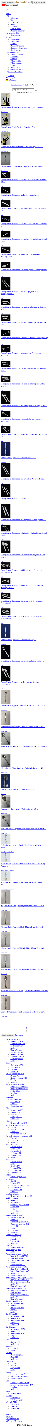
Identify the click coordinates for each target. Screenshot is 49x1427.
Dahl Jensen (17, 1258)
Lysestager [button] (10, 1179)
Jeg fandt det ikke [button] (12, 33)
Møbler (13, 1366)
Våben (14, 1406)
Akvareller (16, 1147)
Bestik (26, 84)
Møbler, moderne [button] (12, 1198)
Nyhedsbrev (15, 39)
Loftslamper (16, 1046)
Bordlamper (16, 1042)
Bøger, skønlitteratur (19, 1087)
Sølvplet (15, 1067)
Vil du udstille (15, 61)
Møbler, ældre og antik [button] (14, 1215)
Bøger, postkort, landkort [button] (15, 1084)
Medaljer (15, 1239)
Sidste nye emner (16, 22)
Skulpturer (15, 1153)
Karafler (15, 1112)
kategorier (19, 1035)
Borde (14, 1200)
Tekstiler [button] (9, 1353)
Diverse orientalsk (18, 1248)
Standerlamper (17, 1044)
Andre (15, 1263)
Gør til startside (16, 50)
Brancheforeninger (17, 31)
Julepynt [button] (9, 1121)
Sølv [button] (7, 1340)
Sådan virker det (16, 54)
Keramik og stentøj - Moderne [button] (17, 1125)
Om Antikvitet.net (12, 1419)
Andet (14, 1048)
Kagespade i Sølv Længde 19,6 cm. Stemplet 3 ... (19, 809)
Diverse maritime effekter (21, 1196)
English (11, 78)
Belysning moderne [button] (13, 1039)
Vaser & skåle (17, 1129)
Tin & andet (16, 1190)
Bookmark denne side (18, 48)
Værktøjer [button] (9, 37)
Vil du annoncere (16, 63)
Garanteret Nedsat (17, 69)
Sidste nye (9, 1417)
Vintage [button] (9, 1396)
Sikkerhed (14, 57)
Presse (12, 65)
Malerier (15, 1151)
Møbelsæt (15, 1202)
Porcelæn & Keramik (19, 1185)
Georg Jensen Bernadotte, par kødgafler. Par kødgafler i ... (23, 479)
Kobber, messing (18, 1078)
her (31, 92)
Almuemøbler (17, 1217)
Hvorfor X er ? (16, 67)
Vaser (14, 1114)
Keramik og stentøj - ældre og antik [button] (19, 1136)
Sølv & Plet (16, 1187)
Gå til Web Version (15, 72)
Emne (12, 20)
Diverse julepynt (18, 1123)
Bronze (15, 1076)
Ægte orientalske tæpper (20, 1376)
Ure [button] (7, 1381)
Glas (13, 1181)
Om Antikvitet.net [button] (12, 52)
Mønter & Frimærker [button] (13, 1235)
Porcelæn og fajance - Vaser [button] (16, 1288)
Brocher (14, 1305)
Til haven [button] (9, 1361)
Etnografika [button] (10, 1097)
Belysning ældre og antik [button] (15, 1052)
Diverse (15, 1393)
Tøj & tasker (16, 1400)
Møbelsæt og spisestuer (20, 1222)
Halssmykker (17, 1308)
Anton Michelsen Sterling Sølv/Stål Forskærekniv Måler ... (23, 727)
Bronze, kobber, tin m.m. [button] (15, 1074)
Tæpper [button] (9, 1372)
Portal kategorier (16, 84)
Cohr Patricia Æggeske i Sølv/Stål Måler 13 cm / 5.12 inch (23, 705)
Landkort (15, 1093)
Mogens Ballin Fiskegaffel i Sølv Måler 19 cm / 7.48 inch (22, 906)
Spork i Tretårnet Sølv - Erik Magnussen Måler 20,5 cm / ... (23, 1012)
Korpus (15, 1342)
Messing (15, 1183)
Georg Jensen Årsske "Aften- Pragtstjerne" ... (18, 127)
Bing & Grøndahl (19, 1256)
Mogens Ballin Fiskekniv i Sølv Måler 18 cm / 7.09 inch (22, 969)
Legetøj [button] (8, 1175)
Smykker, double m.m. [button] (14, 1301)
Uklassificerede (17, 1050)
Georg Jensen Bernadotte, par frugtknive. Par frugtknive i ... (23, 520)
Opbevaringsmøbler (19, 1205)
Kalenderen (14, 42)
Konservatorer (15, 29)
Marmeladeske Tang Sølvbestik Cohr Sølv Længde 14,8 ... (23, 768)
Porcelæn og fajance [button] (13, 1250)
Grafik (15, 1149)
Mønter (14, 1241)
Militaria (14, 1404)
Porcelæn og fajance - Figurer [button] (17, 1254)
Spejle (13, 1209)
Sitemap (13, 44)
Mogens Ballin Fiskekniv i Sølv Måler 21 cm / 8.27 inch (22, 927)
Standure (15, 1387)
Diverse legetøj (18, 1177)
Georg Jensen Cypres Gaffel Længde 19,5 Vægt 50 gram (22, 166)
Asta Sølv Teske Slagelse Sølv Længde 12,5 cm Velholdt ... (23, 829)
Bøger (12, 24)
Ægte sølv (16, 1065)
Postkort (15, 1091)
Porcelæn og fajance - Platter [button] (16, 1267)
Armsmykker (16, 1303)
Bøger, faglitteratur (19, 1089)
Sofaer (14, 1207)
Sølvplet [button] (9, 1346)
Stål (13, 1069)
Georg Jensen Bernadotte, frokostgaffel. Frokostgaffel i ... (22, 661)
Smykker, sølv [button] (11, 1327)
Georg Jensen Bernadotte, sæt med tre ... (16, 498)
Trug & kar (15, 1368)
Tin (13, 1080)
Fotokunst (15, 1398)
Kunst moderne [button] (11, 1145)
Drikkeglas (16, 1110)
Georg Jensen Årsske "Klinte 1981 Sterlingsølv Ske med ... (23, 107)
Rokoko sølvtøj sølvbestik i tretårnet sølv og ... (18, 458)
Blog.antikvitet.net (17, 46)
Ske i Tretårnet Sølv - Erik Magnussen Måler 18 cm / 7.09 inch (24, 991)
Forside (8, 14)
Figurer (15, 1127)
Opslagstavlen (15, 35)
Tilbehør (13, 27)
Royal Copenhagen (19, 1260)
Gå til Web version (15, 1421)
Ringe (13, 1310)
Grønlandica (16, 1099)
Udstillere (14, 18)
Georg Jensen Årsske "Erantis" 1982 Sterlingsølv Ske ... (22, 147)
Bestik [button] (8, 1063)
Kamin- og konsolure (19, 1383)
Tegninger (15, 1155)
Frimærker (15, 1237)
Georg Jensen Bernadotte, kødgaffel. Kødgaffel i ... (20, 195)
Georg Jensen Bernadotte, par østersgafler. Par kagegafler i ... (24, 406)
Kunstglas (16, 1117)
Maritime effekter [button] (12, 1194)
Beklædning (16, 1355)
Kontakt (13, 59)
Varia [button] (8, 1391)
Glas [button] (7, 1108)
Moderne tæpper (18, 1374)
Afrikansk (15, 1102)
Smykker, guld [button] (11, 1314)
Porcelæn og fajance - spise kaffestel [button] (19, 1278)
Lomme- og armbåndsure (21, 1385)
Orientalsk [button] (9, 1245)
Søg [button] (7, 16)
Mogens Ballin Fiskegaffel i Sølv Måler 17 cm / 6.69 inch (22, 948)
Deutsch (12, 80)
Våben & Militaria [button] (12, 1402)
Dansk (11, 76)
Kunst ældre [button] (10, 1160)
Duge (14, 1357)
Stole (14, 1211)
